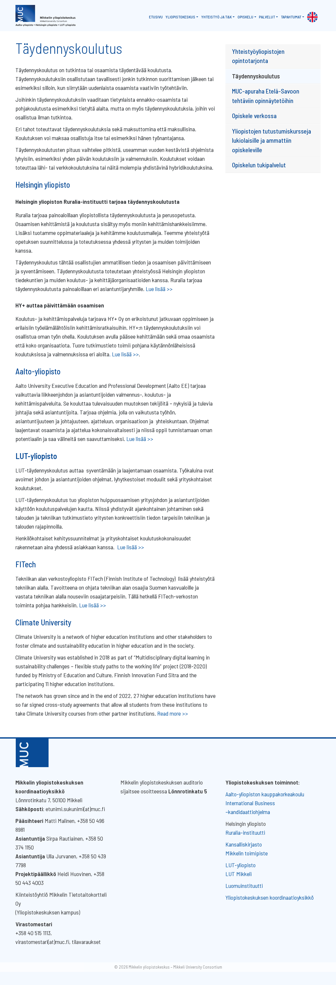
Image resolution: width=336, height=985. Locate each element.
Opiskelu (245, 16)
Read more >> (172, 713)
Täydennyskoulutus (256, 76)
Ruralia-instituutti (245, 832)
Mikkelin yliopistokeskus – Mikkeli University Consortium (175, 967)
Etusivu (156, 16)
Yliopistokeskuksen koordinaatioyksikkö (269, 897)
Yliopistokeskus (180, 16)
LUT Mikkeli (238, 873)
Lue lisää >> (159, 288)
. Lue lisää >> (124, 354)
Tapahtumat (291, 16)
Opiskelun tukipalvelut (259, 165)
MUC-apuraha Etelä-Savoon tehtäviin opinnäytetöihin (265, 95)
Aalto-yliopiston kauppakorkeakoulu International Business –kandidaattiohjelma (264, 802)
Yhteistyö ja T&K (216, 16)
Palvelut (267, 16)
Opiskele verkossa (254, 115)
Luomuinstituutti (244, 885)
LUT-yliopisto (240, 865)
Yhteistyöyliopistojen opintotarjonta (258, 56)
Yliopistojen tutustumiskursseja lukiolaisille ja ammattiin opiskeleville (271, 140)
